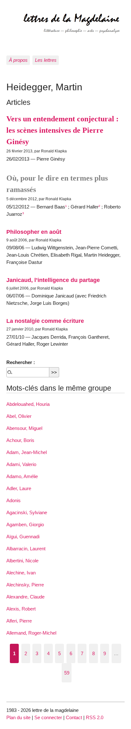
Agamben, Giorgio (25, 524)
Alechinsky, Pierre (25, 584)
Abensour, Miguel (24, 428)
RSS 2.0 (94, 717)
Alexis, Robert (21, 608)
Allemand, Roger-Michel (31, 633)
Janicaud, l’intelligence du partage (53, 280)
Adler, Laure (18, 488)
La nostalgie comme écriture (45, 320)
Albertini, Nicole (22, 560)
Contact (74, 717)
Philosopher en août (33, 231)
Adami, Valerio (21, 464)
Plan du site (18, 717)
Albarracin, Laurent (25, 548)
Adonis (13, 500)
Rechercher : (20, 362)
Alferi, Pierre (19, 620)
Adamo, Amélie (22, 476)
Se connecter (48, 717)
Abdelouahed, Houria (28, 404)
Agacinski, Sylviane (26, 512)
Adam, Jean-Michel (26, 452)
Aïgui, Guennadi (22, 536)
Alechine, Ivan (21, 572)
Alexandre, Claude (25, 596)
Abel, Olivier (18, 416)
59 (66, 672)
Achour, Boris (20, 440)
